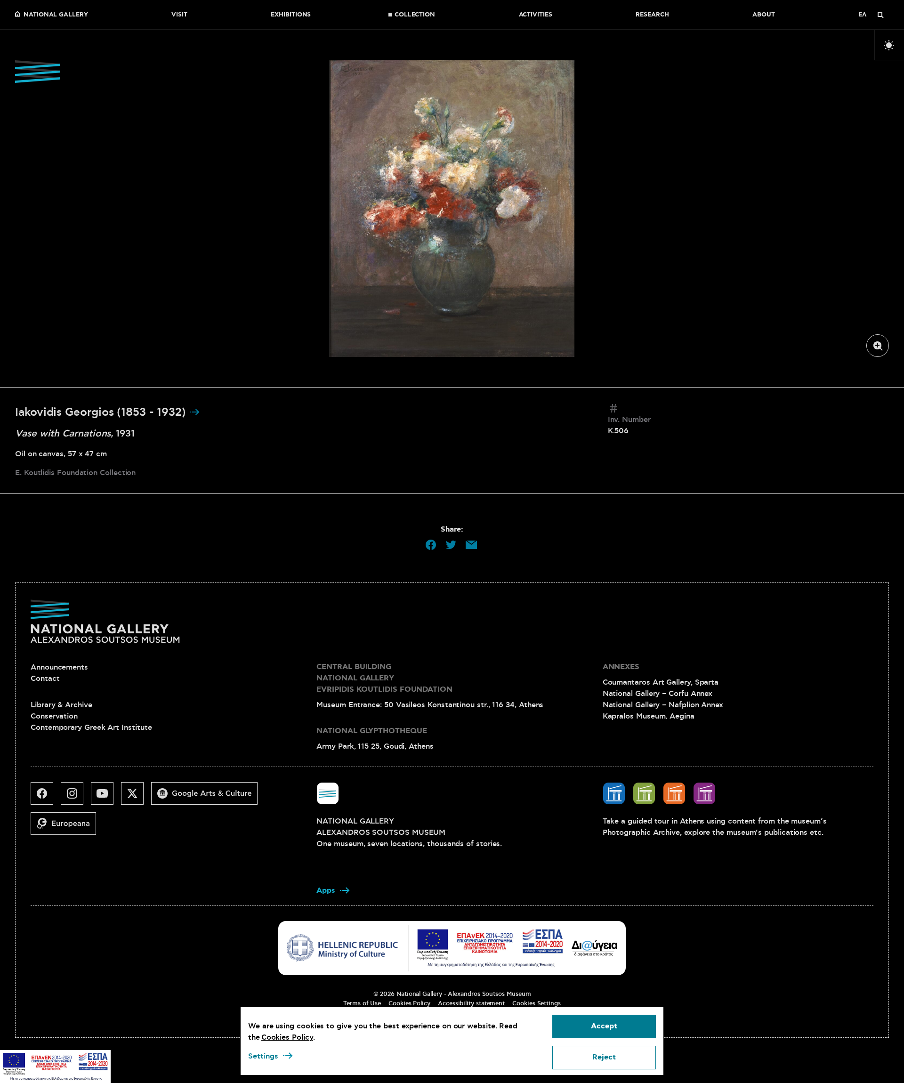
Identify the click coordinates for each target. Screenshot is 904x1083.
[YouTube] (106, 797)
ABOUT (763, 15)
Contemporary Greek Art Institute (91, 727)
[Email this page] (471, 544)
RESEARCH (652, 15)
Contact (45, 678)
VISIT (179, 15)
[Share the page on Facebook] (430, 544)
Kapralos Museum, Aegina (648, 716)
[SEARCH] (880, 15)
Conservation (54, 716)
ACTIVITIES (535, 15)
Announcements (59, 667)
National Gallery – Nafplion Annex (663, 705)
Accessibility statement (471, 1003)
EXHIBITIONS (291, 15)
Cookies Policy (409, 1003)
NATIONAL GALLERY (56, 15)
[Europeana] (67, 827)
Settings (263, 1056)
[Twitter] (136, 797)
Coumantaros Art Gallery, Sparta (661, 682)
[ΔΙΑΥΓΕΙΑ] (594, 948)
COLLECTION (415, 15)
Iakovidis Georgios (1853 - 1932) (102, 412)
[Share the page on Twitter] (451, 544)
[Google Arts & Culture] (208, 797)
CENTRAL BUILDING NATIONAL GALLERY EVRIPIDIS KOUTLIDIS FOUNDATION (384, 678)
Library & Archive (61, 705)
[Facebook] (46, 797)
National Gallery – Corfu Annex (658, 693)
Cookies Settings (536, 1003)
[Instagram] (76, 797)
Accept (604, 1026)
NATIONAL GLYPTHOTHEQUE (371, 731)
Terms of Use (362, 1003)
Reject (604, 1057)
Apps (325, 891)
